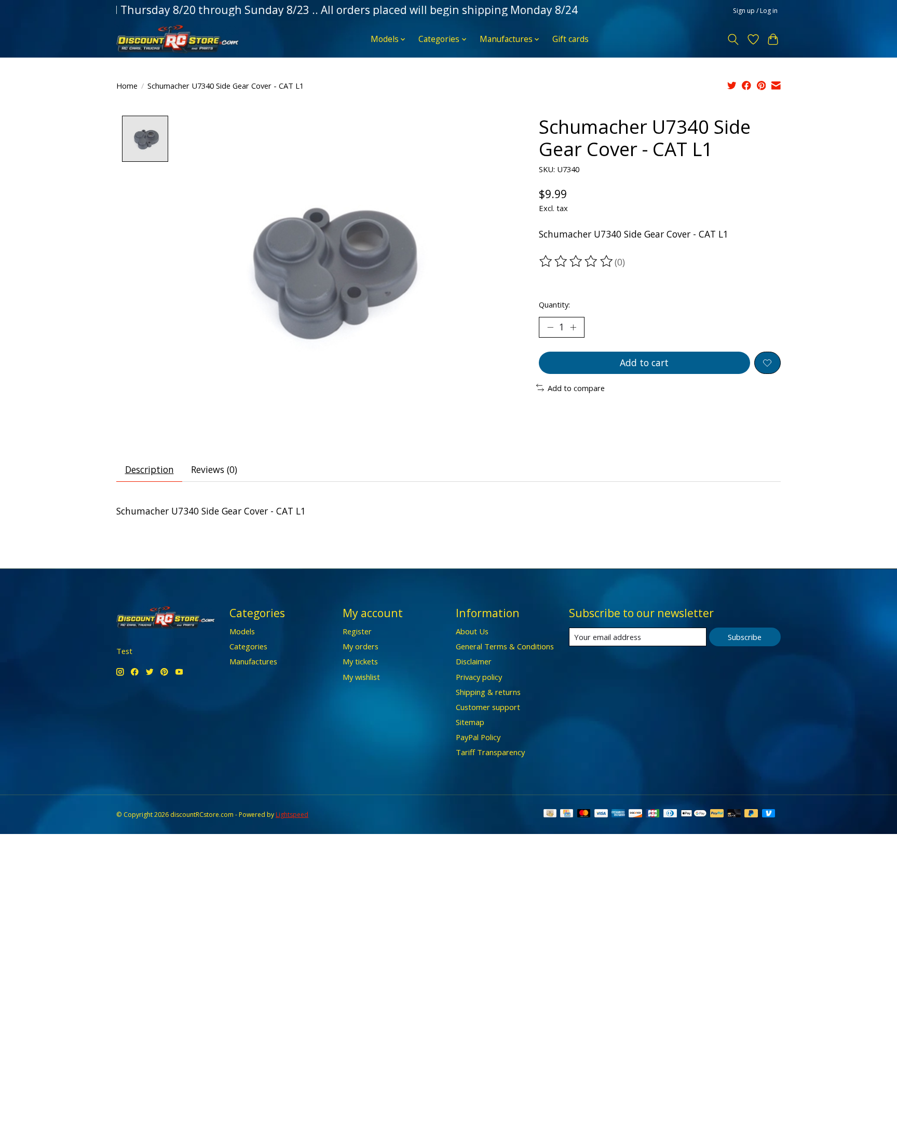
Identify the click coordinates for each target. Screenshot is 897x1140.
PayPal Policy (478, 737)
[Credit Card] (566, 814)
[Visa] (601, 814)
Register (357, 631)
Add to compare (576, 388)
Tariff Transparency (490, 752)
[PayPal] (717, 814)
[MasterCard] (584, 814)
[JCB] (652, 814)
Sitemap (470, 722)
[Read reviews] (577, 261)
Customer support (488, 707)
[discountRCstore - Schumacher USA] (177, 39)
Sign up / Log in (755, 10)
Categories (248, 646)
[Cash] (549, 814)
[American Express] (618, 814)
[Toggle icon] (733, 39)
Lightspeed (292, 814)
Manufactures (253, 661)
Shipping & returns (488, 692)
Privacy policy (479, 677)
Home (127, 85)
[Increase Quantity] (573, 327)
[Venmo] (769, 814)
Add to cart (644, 362)
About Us (472, 631)
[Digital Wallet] (693, 814)
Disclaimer (474, 661)
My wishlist (361, 677)
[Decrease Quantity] (550, 327)
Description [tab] (149, 469)
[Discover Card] (635, 814)
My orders (360, 646)
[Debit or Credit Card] (734, 814)
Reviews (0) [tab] (214, 469)
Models (242, 631)
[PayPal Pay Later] (751, 814)
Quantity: (554, 304)
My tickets (360, 661)
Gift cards (570, 39)
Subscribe (745, 637)
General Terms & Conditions (505, 646)
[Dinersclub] (670, 814)
